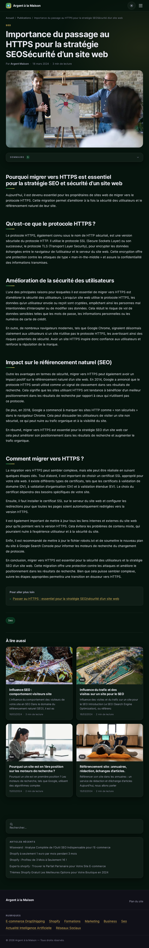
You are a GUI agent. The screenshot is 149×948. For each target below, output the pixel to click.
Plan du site (136, 901)
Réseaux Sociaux (68, 928)
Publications (24, 17)
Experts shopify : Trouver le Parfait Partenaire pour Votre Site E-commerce (58, 866)
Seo (8, 25)
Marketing (92, 921)
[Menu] (141, 6)
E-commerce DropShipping (25, 921)
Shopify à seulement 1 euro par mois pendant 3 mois (43, 853)
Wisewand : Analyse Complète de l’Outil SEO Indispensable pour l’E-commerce (60, 847)
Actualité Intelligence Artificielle (29, 928)
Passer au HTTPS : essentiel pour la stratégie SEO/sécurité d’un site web (66, 599)
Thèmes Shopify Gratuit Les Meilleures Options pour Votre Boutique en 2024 (59, 872)
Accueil (10, 17)
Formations (72, 921)
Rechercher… (18, 827)
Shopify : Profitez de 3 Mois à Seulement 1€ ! (38, 860)
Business (110, 921)
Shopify (54, 921)
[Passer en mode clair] (132, 6)
